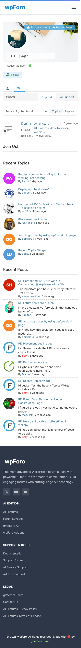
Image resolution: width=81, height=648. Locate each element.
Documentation (13, 553)
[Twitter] (6, 491)
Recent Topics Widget (32, 250)
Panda (25, 181)
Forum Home (38, 27)
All (46, 111)
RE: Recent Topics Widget (35, 380)
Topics (56, 111)
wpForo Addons (13, 532)
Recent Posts (64, 27)
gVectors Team (13, 595)
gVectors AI (11, 525)
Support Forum (13, 560)
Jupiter (26, 314)
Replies (69, 111)
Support (47, 97)
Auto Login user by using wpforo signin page (47, 235)
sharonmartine (31, 296)
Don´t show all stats (35, 123)
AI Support (67, 97)
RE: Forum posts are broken (36, 302)
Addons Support (14, 574)
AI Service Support (15, 567)
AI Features (10, 511)
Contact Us (10, 601)
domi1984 (28, 238)
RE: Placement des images (35, 343)
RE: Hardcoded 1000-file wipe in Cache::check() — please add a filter (41, 282)
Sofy (25, 355)
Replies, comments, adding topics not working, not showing (42, 176)
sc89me (27, 211)
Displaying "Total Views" (33, 189)
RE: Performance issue (32, 362)
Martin (26, 374)
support (27, 192)
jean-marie (28, 222)
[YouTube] (16, 491)
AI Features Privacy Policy (20, 609)
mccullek (27, 414)
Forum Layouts (13, 518)
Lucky (25, 253)
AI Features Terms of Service (22, 616)
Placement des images (32, 219)
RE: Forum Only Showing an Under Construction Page (40, 401)
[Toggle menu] (74, 7)
